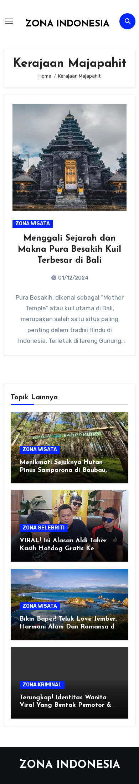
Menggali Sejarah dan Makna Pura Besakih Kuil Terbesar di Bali (69, 249)
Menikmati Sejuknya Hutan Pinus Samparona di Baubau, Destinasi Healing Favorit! (63, 470)
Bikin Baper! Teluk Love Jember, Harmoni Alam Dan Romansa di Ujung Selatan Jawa (68, 627)
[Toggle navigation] (9, 21)
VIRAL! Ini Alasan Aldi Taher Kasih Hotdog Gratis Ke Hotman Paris (63, 548)
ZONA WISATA (32, 224)
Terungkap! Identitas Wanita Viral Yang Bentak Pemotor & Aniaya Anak (65, 705)
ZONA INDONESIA (67, 24)
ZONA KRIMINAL (42, 685)
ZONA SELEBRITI (43, 528)
